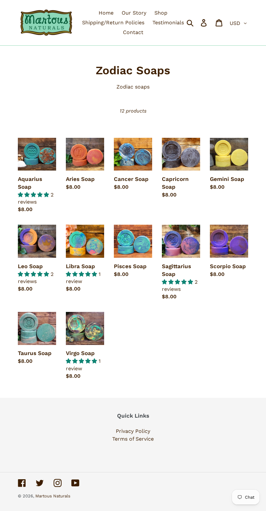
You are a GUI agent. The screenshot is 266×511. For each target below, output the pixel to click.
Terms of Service (133, 439)
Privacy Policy (133, 431)
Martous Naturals (52, 495)
